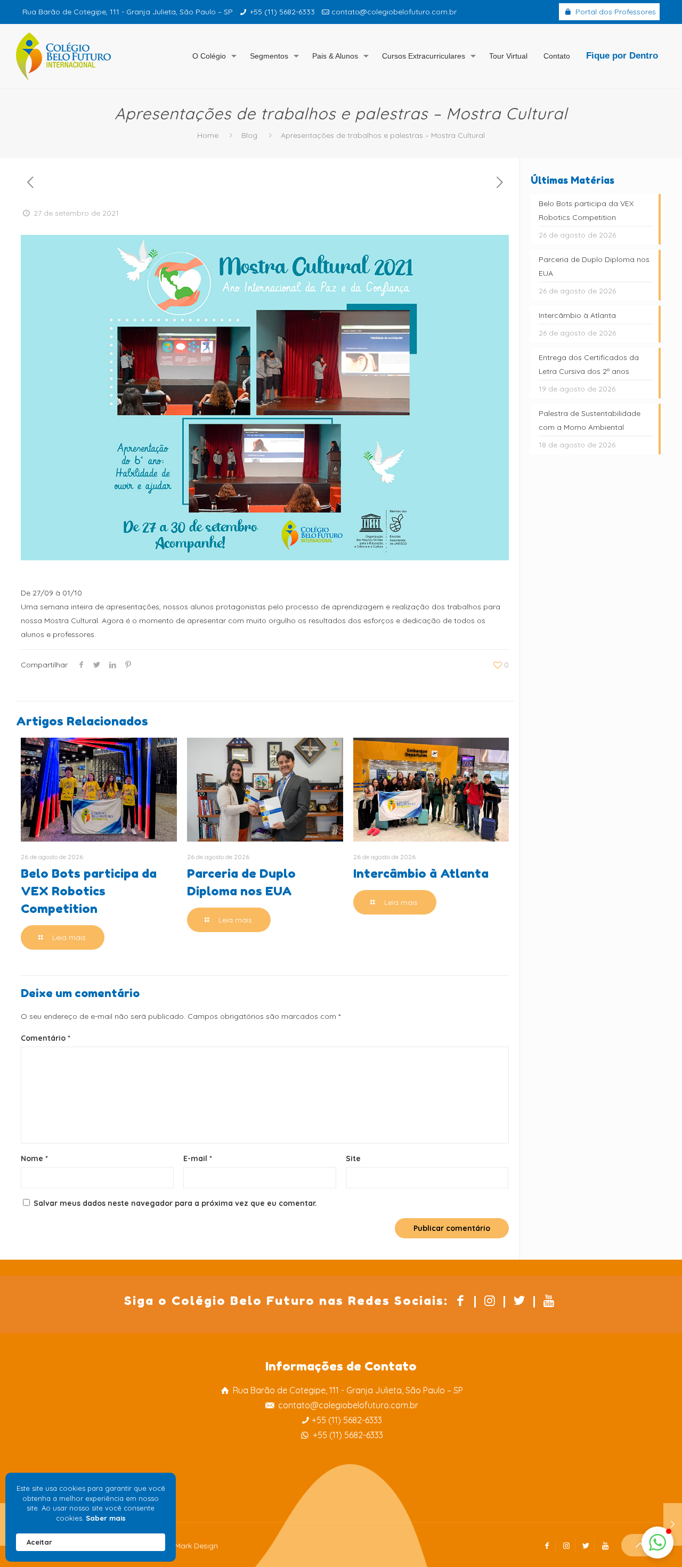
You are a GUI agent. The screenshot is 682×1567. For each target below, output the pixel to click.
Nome (34, 1158)
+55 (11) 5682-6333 (282, 12)
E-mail (197, 1158)
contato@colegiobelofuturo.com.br (394, 12)
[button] (657, 1542)
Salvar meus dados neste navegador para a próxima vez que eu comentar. (175, 1203)
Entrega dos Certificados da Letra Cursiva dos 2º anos (589, 364)
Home (207, 135)
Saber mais (106, 1518)
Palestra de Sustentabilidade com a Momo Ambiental (589, 420)
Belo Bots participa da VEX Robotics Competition (89, 891)
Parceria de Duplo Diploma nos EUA (594, 266)
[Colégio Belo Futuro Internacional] (63, 56)
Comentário (45, 1038)
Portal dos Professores (614, 12)
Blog (249, 135)
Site (353, 1158)
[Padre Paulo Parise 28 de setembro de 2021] (672, 1524)
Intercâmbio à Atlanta (421, 873)
